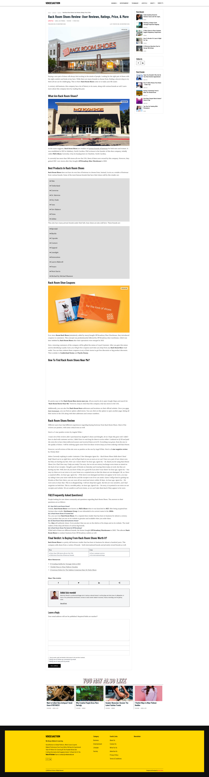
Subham (145, 35)
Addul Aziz (145, 79)
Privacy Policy (114, 755)
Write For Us (113, 747)
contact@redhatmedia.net (67, 754)
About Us (112, 740)
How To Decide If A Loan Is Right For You (152, 39)
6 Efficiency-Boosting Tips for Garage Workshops (151, 47)
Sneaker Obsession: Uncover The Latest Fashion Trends (116, 704)
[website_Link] (138, 63)
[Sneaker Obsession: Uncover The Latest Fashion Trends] (119, 693)
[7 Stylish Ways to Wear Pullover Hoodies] (148, 693)
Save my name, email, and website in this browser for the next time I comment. (67, 657)
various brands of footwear (98, 148)
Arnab (144, 111)
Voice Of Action (52, 770)
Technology (135, 3)
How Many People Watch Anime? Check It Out (152, 99)
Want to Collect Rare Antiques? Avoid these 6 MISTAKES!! (59, 704)
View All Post (63, 603)
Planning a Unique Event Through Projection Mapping (151, 23)
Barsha (144, 19)
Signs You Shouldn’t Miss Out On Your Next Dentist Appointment (152, 76)
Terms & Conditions (116, 758)
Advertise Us (113, 751)
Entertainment (124, 3)
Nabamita (145, 27)
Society (152, 3)
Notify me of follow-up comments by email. (62, 659)
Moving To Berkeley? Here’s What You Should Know (151, 91)
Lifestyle (144, 3)
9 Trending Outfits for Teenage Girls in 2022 (65, 564)
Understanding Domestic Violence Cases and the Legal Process (151, 16)
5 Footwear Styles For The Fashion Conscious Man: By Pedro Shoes (73, 570)
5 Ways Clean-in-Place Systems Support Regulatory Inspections (152, 31)
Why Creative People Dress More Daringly (87, 704)
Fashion (59, 12)
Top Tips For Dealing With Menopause (150, 107)
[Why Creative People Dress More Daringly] (89, 693)
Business (114, 3)
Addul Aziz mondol (60, 21)
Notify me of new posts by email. (59, 661)
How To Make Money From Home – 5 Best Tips (152, 83)
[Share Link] (58, 583)
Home (49, 12)
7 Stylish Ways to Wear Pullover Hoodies (64, 567)
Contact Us (113, 744)
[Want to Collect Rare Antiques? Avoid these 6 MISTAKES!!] (60, 693)
